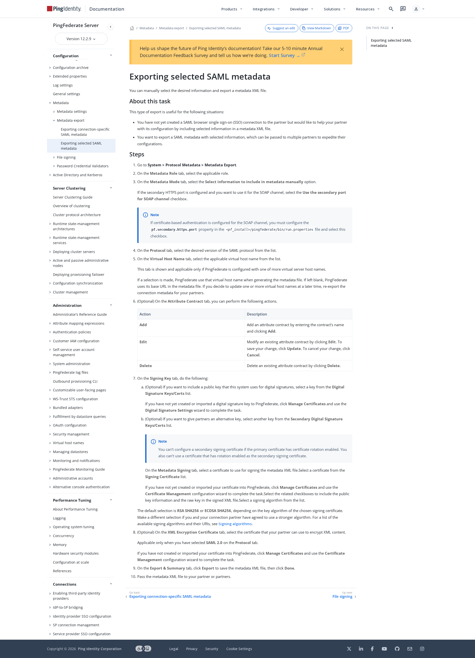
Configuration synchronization (78, 283)
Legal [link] (173, 648)
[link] (64, 9)
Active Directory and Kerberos (77, 174)
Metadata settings (72, 111)
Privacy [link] (191, 648)
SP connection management (76, 625)
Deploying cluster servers (74, 251)
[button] (418, 9)
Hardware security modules (76, 553)
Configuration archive (71, 67)
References (62, 571)
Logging (59, 518)
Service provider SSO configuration (82, 633)
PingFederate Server (76, 25)
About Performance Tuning (75, 509)
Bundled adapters (68, 407)
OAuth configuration (70, 425)
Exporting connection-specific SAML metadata (85, 132)
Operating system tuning (73, 526)
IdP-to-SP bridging (68, 607)
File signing (66, 157)
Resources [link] (368, 8)
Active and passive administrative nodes (81, 263)
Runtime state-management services (76, 240)
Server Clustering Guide (73, 197)
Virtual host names (68, 442)
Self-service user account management (74, 352)
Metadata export (70, 120)
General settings (66, 93)
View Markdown (319, 28)
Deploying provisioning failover (78, 274)
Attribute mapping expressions (78, 323)
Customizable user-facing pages (79, 390)
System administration (71, 363)
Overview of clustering (71, 205)
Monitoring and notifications (76, 460)
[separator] (115, 329)
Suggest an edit (284, 28)
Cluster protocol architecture (77, 214)
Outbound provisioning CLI (75, 381)
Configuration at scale (71, 562)
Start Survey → (284, 55)
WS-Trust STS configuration (75, 399)
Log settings (63, 85)
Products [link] (232, 8)
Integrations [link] (266, 8)
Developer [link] (302, 8)
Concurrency (63, 535)
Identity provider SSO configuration (82, 616)
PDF (346, 28)
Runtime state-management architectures (76, 226)
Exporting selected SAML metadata (81, 146)
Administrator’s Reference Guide (80, 314)
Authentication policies (72, 332)
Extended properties (70, 76)
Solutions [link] (335, 8)
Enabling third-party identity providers (76, 596)
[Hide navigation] (111, 27)
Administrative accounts (73, 478)
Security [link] (211, 648)
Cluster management (70, 292)
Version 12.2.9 (79, 38)
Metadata (61, 102)
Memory (60, 544)
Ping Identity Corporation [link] (99, 648)
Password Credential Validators (83, 166)
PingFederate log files (70, 372)
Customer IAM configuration (76, 341)
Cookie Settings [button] (239, 648)
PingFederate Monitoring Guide (79, 469)
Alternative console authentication (81, 487)
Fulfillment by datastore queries (79, 416)
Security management (71, 434)
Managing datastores (70, 451)
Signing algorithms (235, 523)
